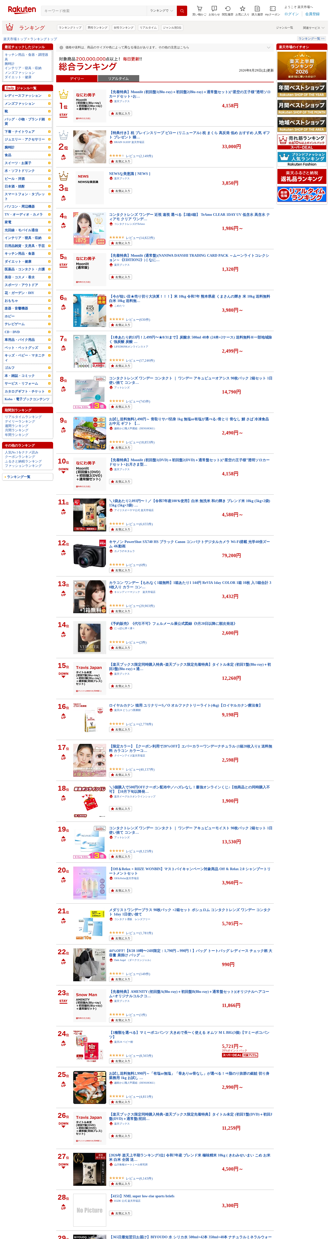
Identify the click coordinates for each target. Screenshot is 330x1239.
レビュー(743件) (138, 401)
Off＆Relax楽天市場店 (126, 878)
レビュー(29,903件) (140, 606)
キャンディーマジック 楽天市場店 (134, 592)
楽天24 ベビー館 (123, 1041)
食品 (8, 155)
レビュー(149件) (138, 974)
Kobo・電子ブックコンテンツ (27, 399)
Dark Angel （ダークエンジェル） (133, 960)
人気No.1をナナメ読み (21, 452)
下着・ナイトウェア (20, 131)
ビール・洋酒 (15, 179)
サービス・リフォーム (21, 383)
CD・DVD (12, 332)
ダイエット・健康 (18, 77)
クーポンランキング (20, 457)
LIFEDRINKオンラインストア (131, 346)
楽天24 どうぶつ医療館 (127, 710)
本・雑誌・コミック (20, 376)
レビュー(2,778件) (139, 724)
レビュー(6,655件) (139, 524)
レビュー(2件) (136, 642)
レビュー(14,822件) (140, 238)
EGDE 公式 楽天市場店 (127, 1200)
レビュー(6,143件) (139, 1178)
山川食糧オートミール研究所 (131, 1164)
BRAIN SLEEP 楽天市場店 (129, 142)
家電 (8, 222)
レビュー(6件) (136, 565)
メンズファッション (20, 73)
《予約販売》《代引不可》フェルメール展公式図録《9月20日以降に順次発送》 (173, 623)
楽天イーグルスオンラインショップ (134, 796)
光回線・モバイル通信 (21, 230)
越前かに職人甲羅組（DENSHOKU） (135, 428)
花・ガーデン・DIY (19, 293)
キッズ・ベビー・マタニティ (25, 357)
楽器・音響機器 (16, 308)
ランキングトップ (70, 27)
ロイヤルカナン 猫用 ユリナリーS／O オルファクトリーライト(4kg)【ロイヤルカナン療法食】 (185, 705)
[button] (214, 11)
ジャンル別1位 (172, 27)
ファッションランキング (23, 466)
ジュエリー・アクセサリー (25, 139)
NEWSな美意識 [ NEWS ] (129, 174)
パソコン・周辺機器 (20, 206)
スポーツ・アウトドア (21, 285)
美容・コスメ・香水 (20, 277)
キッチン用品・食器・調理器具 (26, 57)
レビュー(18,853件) (140, 442)
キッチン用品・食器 (20, 253)
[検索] (182, 11)
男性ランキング (98, 27)
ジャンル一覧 (284, 27)
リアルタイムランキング (23, 417)
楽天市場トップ (15, 39)
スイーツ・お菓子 (18, 163)
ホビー (10, 316)
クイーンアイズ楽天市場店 (129, 755)
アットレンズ (122, 387)
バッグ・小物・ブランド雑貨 (25, 121)
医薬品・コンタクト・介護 (25, 269)
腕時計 (10, 64)
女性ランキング (124, 27)
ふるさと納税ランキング (23, 461)
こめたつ (119, 305)
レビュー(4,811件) (139, 1097)
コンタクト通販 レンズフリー (132, 919)
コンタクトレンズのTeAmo (129, 223)
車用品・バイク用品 (20, 340)
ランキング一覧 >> (312, 38)
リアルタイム (148, 27)
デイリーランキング (20, 421)
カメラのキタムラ (124, 551)
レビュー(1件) (136, 1015)
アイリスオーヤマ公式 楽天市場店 (134, 510)
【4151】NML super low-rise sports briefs (141, 1196)
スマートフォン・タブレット (25, 196)
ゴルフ (10, 368)
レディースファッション (23, 95)
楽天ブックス (122, 101)
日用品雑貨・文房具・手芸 (25, 246)
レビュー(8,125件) (139, 851)
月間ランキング (16, 430)
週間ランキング (16, 426)
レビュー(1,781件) (139, 933)
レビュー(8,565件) (139, 1056)
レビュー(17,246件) (140, 360)
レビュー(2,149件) (139, 156)
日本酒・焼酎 (15, 186)
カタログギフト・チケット (25, 391)
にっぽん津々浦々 (124, 628)
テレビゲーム (15, 324)
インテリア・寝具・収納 (23, 68)
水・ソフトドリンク (20, 171)
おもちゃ (11, 300)
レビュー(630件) (138, 320)
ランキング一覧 (18, 477)
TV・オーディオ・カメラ (24, 214)
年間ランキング (16, 435)
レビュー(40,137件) (140, 769)
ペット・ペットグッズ (21, 348)
